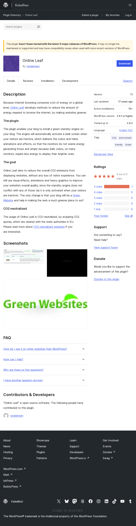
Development (70, 80)
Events (107, 446)
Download (125, 63)
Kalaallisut (17, 501)
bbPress (10, 480)
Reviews (28, 80)
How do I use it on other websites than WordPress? (35, 349)
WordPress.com (14, 469)
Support (128, 80)
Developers (76, 452)
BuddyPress (12, 486)
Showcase (42, 440)
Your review (101, 215)
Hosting (8, 452)
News (6, 446)
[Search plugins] (38, 26)
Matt (8, 474)
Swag (108, 458)
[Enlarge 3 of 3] (83, 284)
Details (11, 80)
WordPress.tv (79, 458)
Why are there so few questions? (23, 369)
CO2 (114, 138)
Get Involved (111, 440)
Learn (73, 440)
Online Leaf (17, 107)
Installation (47, 80)
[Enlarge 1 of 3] (39, 253)
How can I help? (13, 359)
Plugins (40, 452)
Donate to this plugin (106, 279)
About (7, 440)
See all (129, 215)
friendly (119, 144)
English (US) (126, 130)
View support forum (106, 247)
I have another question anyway (23, 380)
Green (128, 144)
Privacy (7, 458)
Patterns (41, 458)
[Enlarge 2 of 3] (83, 253)
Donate (109, 452)
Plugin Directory (12, 15)
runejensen (33, 66)
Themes (41, 446)
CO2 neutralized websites (49, 226)
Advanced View (103, 154)
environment (125, 138)
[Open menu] (130, 5)
